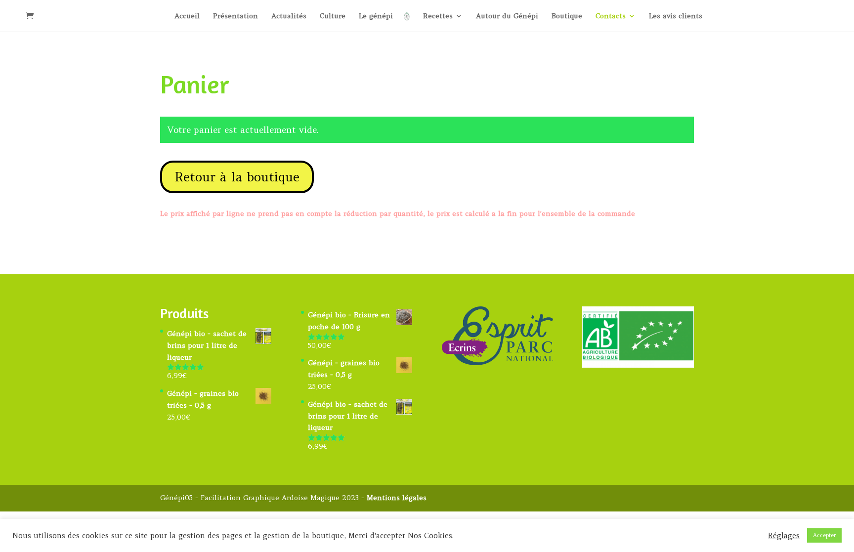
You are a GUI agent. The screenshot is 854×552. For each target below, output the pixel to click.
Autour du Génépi (507, 16)
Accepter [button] (824, 535)
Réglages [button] (784, 535)
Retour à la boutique (236, 177)
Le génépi (376, 16)
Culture (332, 16)
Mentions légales (397, 497)
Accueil (187, 16)
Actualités (288, 16)
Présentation (235, 16)
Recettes (438, 16)
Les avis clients (675, 16)
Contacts (611, 16)
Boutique (567, 16)
